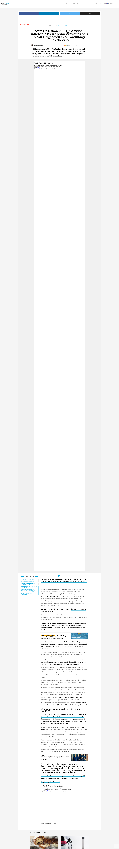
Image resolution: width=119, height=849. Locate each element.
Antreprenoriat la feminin (87, 3)
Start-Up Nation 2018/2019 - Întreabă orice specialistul (28, 580)
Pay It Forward (69, 3)
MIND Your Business (77, 3)
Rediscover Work (102, 3)
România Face (95, 3)
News (59, 25)
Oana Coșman (38, 45)
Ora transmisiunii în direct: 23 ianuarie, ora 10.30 (28, 584)
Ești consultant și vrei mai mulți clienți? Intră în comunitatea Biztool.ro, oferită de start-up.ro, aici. (64, 580)
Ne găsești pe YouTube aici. (50, 782)
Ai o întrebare (48, 764)
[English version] (107, 4)
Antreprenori (56, 3)
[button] (109, 4)
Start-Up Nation (66, 25)
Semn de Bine (63, 3)
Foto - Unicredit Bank (48, 823)
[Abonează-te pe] (67, 45)
